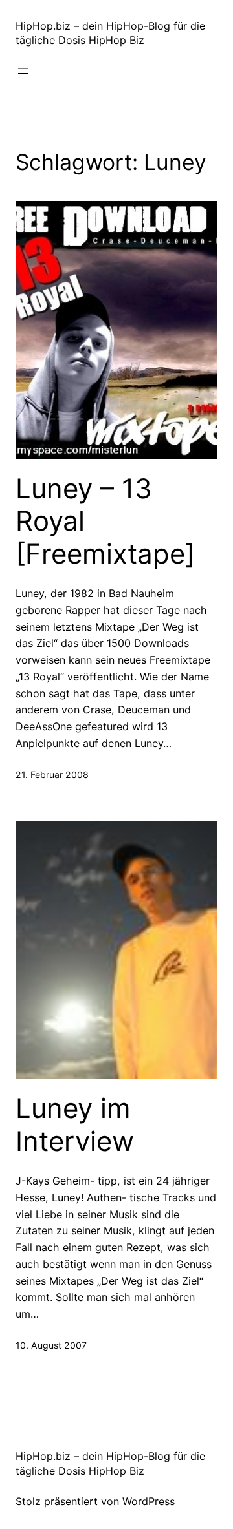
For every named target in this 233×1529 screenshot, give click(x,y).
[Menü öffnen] (23, 71)
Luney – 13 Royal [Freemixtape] (105, 521)
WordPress (148, 1501)
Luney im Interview (75, 1124)
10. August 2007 (51, 1345)
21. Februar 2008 (52, 774)
